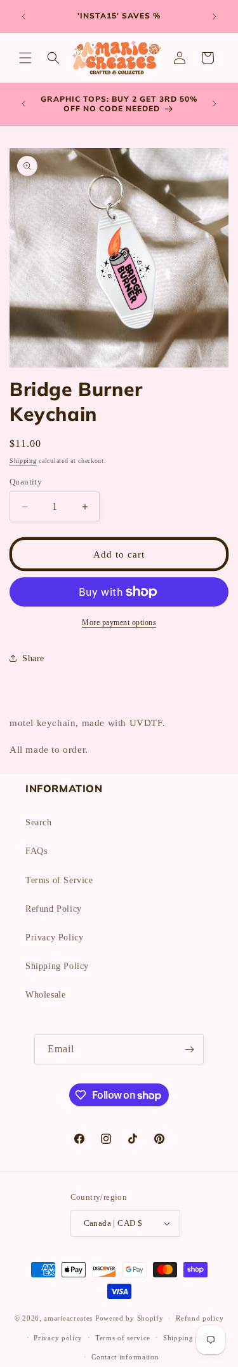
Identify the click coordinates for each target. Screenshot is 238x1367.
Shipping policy (190, 1338)
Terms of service (122, 1338)
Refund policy (199, 1318)
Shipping (23, 460)
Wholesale (45, 994)
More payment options (119, 622)
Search (38, 822)
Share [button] (33, 658)
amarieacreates (68, 1318)
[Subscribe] (189, 1049)
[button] (25, 58)
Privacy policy (58, 1338)
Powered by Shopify (129, 1318)
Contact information (125, 1357)
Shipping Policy (57, 966)
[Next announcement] (214, 17)
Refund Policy (53, 909)
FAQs (36, 851)
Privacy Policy (54, 937)
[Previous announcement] (23, 17)
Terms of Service (59, 880)
